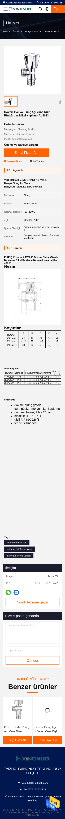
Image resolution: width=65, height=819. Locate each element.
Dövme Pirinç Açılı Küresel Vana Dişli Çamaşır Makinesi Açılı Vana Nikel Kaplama (46, 730)
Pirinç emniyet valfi (17, 542)
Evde (5, 31)
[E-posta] (16, 592)
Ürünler (16, 31)
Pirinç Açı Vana (31, 31)
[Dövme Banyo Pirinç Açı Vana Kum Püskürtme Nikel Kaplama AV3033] (32, 70)
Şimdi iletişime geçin (32, 602)
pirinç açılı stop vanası (19, 555)
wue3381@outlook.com (19, 2)
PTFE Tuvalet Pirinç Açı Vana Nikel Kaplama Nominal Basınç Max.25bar (16, 730)
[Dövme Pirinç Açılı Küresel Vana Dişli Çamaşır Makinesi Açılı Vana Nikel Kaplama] (47, 710)
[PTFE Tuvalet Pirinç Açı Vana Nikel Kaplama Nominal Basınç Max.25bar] (17, 710)
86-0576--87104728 (51, 2)
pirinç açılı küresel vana (19, 549)
